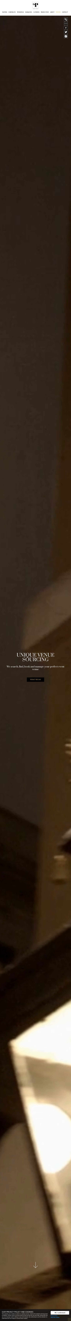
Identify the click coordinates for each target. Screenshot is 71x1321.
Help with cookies (55, 1317)
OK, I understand (60, 1312)
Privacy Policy (54, 1315)
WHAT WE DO (35, 679)
